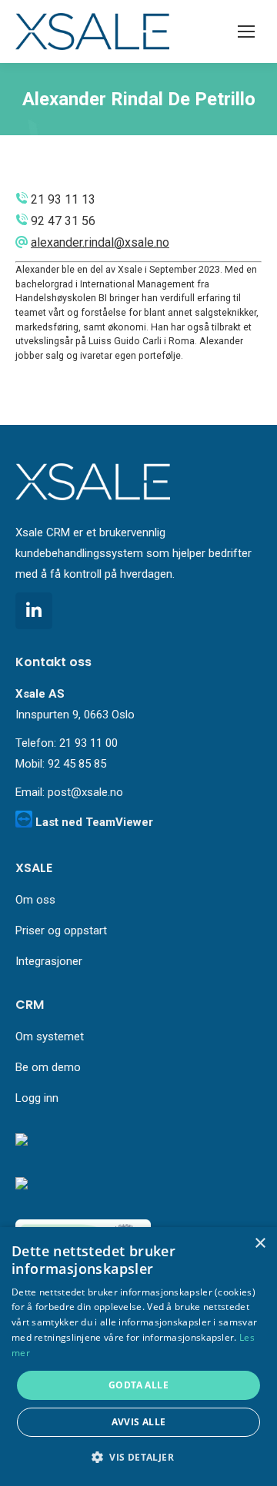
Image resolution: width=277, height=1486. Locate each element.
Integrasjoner (48, 961)
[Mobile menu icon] (246, 31)
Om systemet (49, 1036)
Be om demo (48, 1067)
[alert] (138, 1356)
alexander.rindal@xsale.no (100, 242)
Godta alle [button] (138, 1384)
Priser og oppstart (61, 930)
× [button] (259, 1243)
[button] (138, 1457)
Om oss (35, 900)
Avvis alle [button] (139, 1421)
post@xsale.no (85, 792)
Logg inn (36, 1098)
